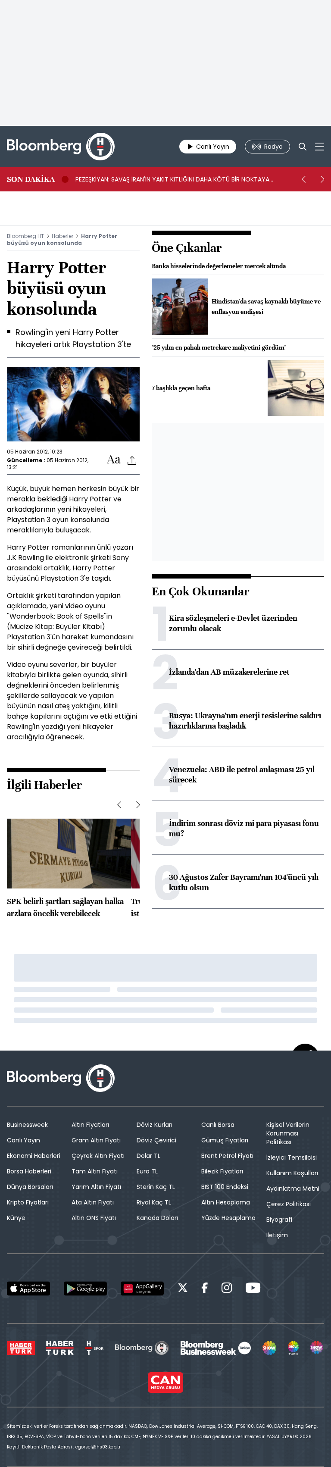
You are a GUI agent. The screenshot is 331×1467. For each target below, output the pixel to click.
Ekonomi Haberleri (33, 1155)
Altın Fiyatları (90, 1124)
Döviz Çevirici (156, 1140)
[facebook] (205, 1289)
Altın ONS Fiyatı (94, 1218)
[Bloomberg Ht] (142, 1348)
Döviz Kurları (154, 1124)
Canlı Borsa (217, 1124)
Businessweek (27, 1124)
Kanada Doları (157, 1218)
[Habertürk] (21, 1348)
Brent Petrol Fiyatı (227, 1155)
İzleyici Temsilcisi (291, 1157)
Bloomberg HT (25, 236)
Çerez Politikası (288, 1204)
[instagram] (227, 1289)
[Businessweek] (215, 1348)
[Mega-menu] (319, 147)
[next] (322, 179)
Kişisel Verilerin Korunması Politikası (287, 1133)
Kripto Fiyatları (28, 1202)
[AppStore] (28, 1288)
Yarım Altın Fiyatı (96, 1186)
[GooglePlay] (85, 1288)
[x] (183, 1289)
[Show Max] (317, 1348)
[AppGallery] (142, 1288)
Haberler (62, 236)
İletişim (277, 1235)
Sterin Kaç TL (156, 1186)
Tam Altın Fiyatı (95, 1171)
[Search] (302, 147)
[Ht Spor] (94, 1348)
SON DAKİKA (31, 179)
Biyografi (279, 1219)
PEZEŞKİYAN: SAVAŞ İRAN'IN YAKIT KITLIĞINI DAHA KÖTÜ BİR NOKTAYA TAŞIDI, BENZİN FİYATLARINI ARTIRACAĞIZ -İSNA (172, 179)
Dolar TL (148, 1155)
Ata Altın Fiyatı (93, 1202)
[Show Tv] (269, 1348)
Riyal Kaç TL (154, 1202)
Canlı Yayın (23, 1140)
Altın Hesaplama (225, 1202)
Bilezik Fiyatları (222, 1171)
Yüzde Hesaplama (228, 1218)
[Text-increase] (114, 459)
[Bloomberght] (61, 146)
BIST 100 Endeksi (224, 1186)
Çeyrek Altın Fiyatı (98, 1155)
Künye (16, 1218)
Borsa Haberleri (29, 1171)
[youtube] (253, 1289)
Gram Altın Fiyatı (96, 1140)
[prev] (303, 179)
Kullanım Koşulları (292, 1173)
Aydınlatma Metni (292, 1188)
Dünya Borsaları (30, 1186)
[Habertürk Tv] (60, 1348)
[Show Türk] (293, 1348)
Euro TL (147, 1171)
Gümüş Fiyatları (224, 1140)
